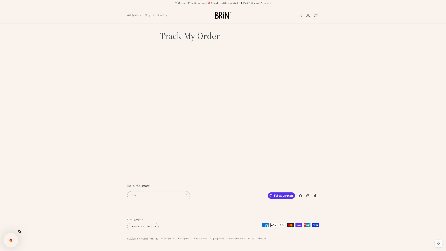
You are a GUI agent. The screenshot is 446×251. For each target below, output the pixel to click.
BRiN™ (137, 239)
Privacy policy (183, 238)
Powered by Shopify (149, 239)
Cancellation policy (236, 238)
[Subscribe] (186, 195)
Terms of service (200, 238)
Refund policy (167, 238)
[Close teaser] (19, 232)
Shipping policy (217, 238)
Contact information (257, 238)
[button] (134, 15)
